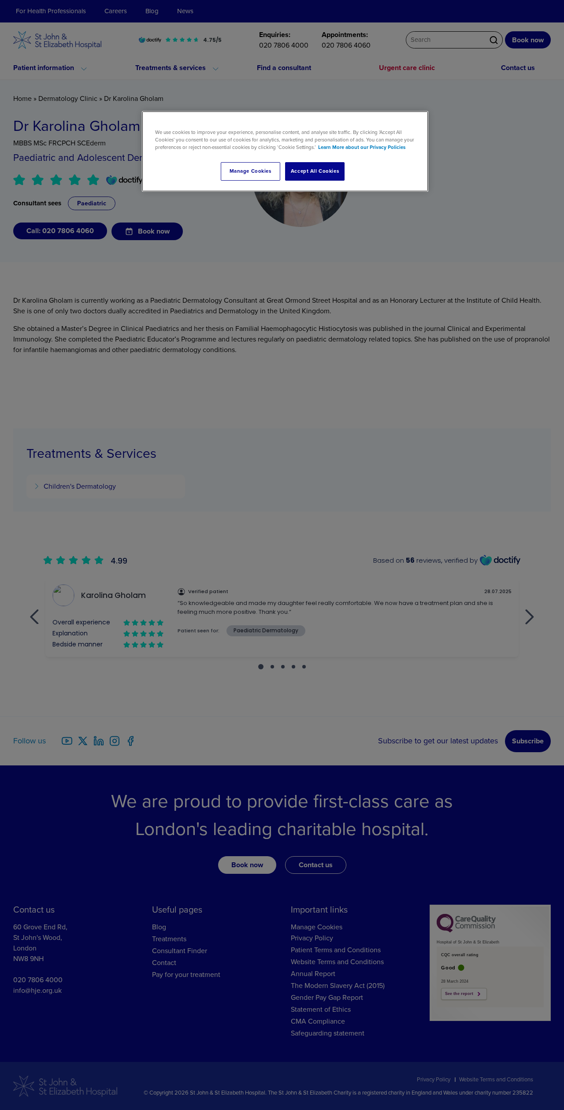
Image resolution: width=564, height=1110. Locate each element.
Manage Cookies (250, 171)
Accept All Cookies (315, 171)
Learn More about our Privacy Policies (361, 147)
